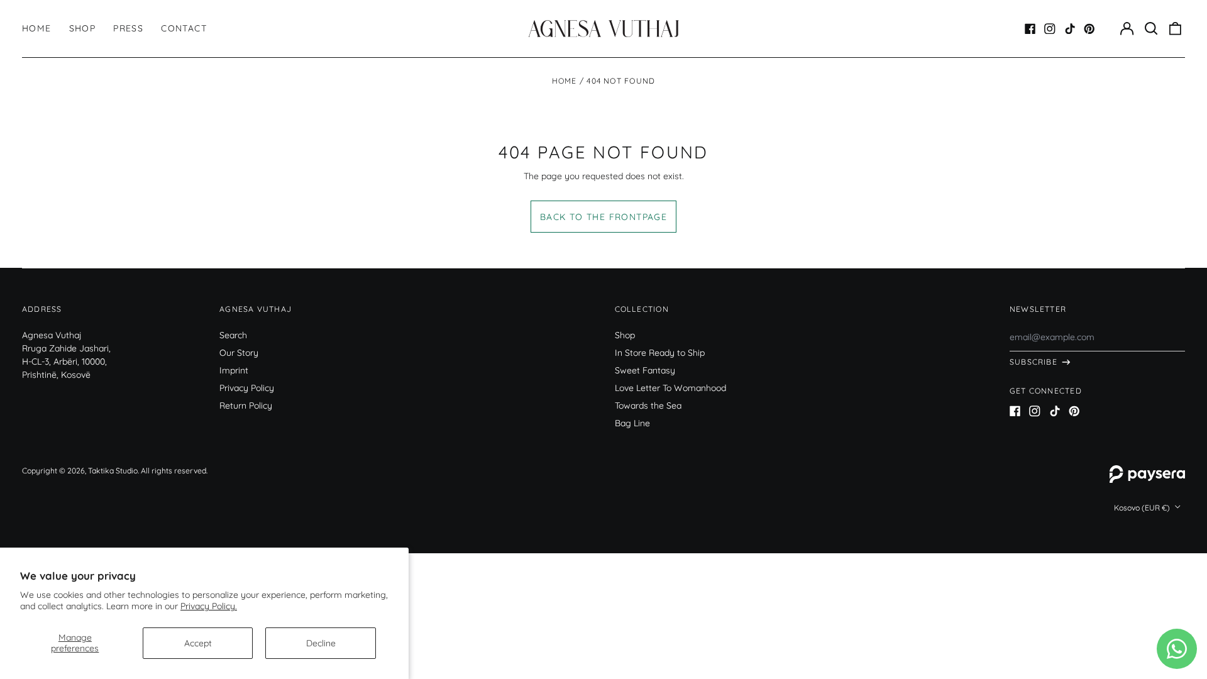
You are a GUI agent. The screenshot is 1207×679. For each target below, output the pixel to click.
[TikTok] (1070, 29)
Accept (198, 643)
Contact (184, 28)
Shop (82, 28)
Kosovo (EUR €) (1143, 507)
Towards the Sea (648, 405)
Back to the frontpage (603, 217)
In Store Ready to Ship (660, 352)
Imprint (233, 370)
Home (37, 28)
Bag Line (632, 423)
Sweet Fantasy (645, 370)
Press (128, 28)
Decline (321, 643)
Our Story (238, 352)
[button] (1151, 29)
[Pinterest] (1089, 29)
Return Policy (245, 405)
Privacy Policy (246, 388)
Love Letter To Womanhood (670, 388)
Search (233, 335)
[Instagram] (1049, 29)
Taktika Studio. (113, 470)
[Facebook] (1030, 29)
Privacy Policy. (208, 606)
